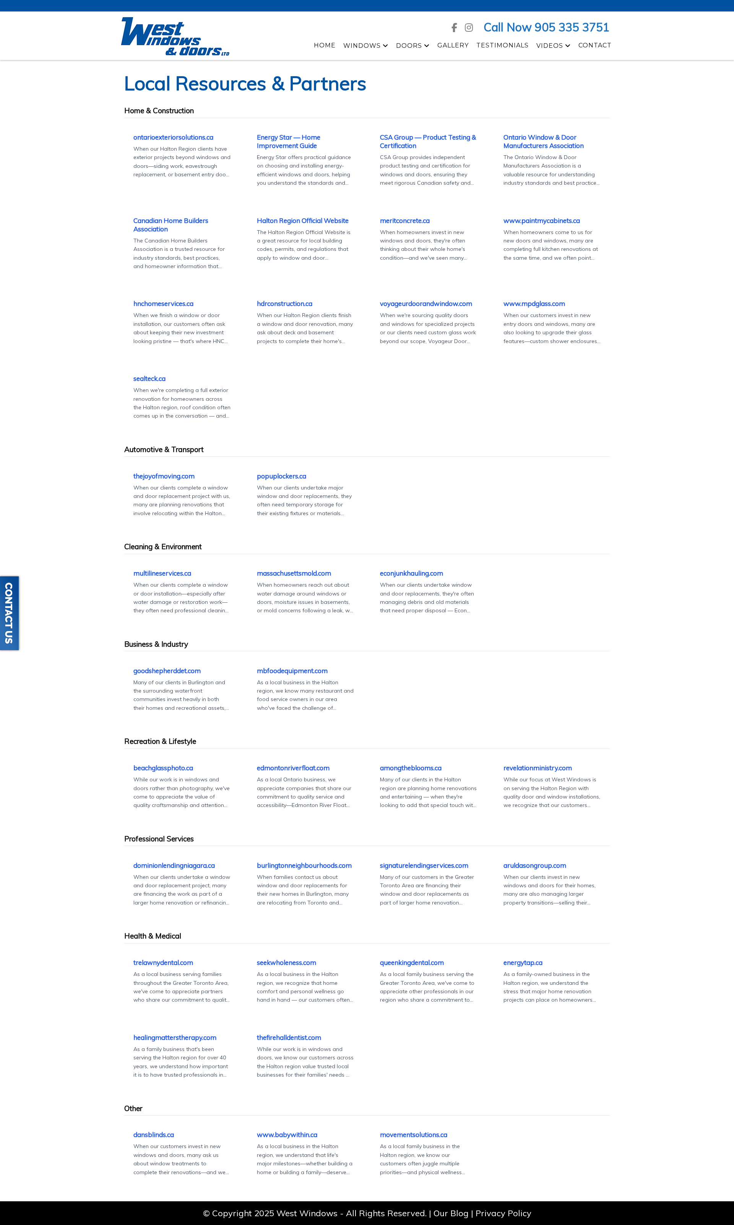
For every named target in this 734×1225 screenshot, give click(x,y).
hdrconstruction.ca (284, 303)
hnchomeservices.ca (163, 303)
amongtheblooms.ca (411, 768)
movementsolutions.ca (413, 1135)
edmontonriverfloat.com (293, 768)
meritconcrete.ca (405, 220)
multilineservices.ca (162, 573)
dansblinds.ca (153, 1135)
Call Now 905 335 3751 (547, 27)
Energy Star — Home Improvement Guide (288, 141)
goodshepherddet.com (167, 671)
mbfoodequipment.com (292, 671)
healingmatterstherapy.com (174, 1037)
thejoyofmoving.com (164, 476)
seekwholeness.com (286, 962)
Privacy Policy (503, 1213)
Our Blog (451, 1213)
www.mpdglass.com (534, 303)
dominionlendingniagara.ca (174, 865)
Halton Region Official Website (303, 220)
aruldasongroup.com (534, 865)
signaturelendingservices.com (424, 865)
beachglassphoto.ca (163, 768)
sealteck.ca (149, 378)
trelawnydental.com (163, 962)
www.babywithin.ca (287, 1135)
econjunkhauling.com (411, 573)
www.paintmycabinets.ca (541, 220)
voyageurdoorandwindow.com (426, 303)
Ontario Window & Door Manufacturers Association (543, 141)
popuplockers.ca (281, 476)
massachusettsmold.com (294, 573)
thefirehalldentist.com (289, 1037)
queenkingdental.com (412, 962)
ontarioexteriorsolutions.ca (173, 137)
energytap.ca (522, 962)
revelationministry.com (537, 768)
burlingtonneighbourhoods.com (304, 865)
